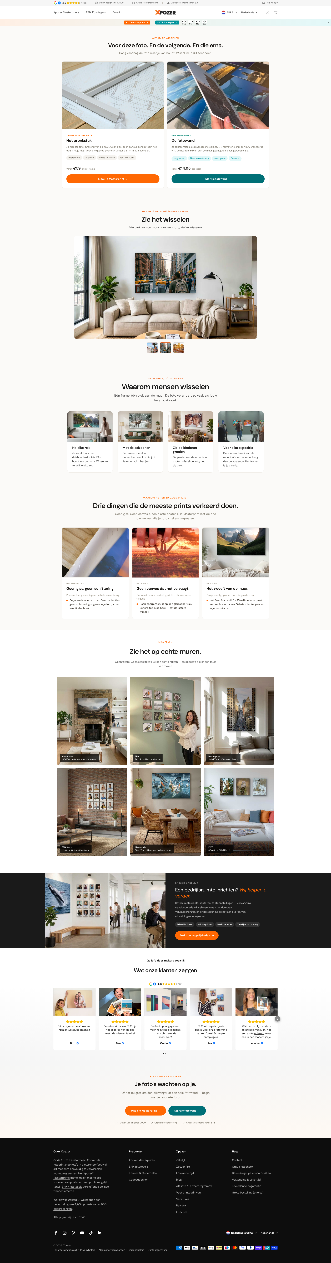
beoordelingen (62, 1209)
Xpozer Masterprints (66, 12)
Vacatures (182, 1199)
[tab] (152, 347)
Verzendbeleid (136, 1249)
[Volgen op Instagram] (64, 1233)
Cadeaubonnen (138, 1179)
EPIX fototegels (138, 1166)
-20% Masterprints (135, 22)
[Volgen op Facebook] (55, 1233)
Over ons (181, 1212)
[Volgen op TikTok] (91, 1233)
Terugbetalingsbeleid (65, 1249)
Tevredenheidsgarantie (246, 1186)
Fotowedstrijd (185, 1173)
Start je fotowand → (218, 179)
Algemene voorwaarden (112, 1249)
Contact (237, 1160)
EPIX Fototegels (96, 12)
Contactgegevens (157, 1249)
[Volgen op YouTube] (82, 1233)
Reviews (181, 1205)
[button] (53, 1019)
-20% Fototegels (165, 22)
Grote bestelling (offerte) (247, 1192)
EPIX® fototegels (72, 1186)
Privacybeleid (87, 1249)
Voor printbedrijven (188, 1192)
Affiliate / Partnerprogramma (194, 1186)
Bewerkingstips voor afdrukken (251, 1173)
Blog (179, 1179)
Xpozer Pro (183, 1166)
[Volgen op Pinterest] (73, 1233)
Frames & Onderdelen (143, 1173)
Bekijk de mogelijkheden (195, 935)
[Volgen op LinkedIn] (99, 1233)
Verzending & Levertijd (246, 1179)
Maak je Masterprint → (112, 179)
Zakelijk (117, 12)
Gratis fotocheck (242, 1166)
